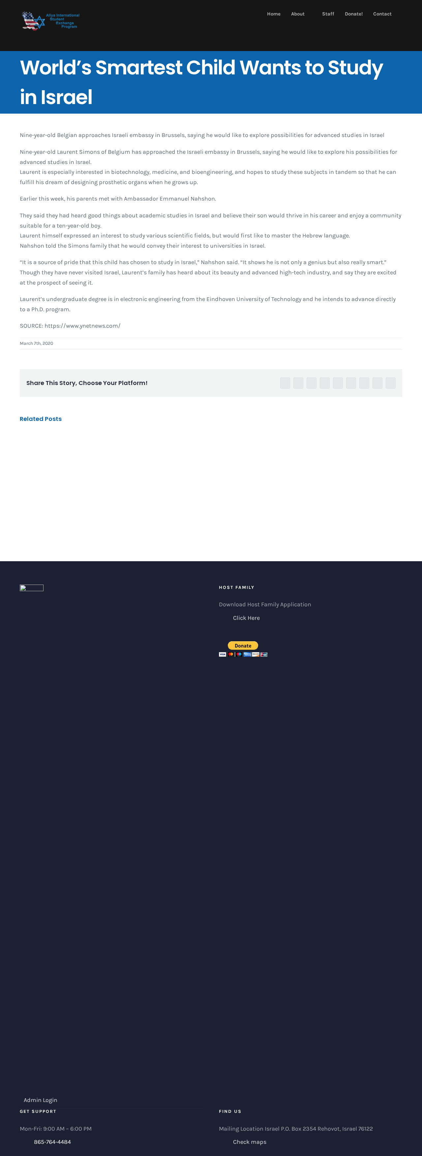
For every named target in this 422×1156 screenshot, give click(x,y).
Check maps (249, 1141)
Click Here (246, 617)
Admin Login (40, 1100)
